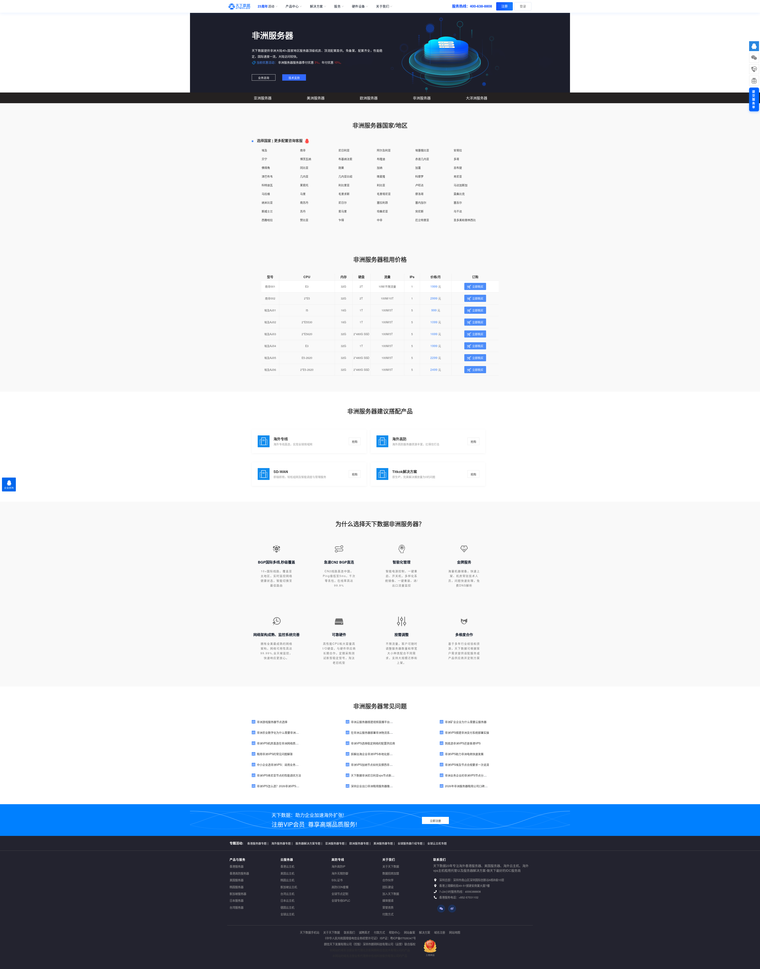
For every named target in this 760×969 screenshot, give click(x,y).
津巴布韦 (267, 176)
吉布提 (458, 168)
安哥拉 (458, 150)
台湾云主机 (287, 894)
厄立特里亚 (422, 220)
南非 (303, 150)
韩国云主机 (287, 880)
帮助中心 (394, 932)
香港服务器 (236, 866)
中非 (379, 220)
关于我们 (382, 6)
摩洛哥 (419, 194)
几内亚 (304, 176)
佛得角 (266, 168)
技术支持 (294, 78)
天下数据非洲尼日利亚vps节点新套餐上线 (376, 775)
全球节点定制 (340, 894)
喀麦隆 (381, 176)
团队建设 (387, 887)
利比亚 (381, 185)
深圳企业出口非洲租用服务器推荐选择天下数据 (380, 786)
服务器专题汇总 (257, 843)
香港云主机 (287, 866)
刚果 (341, 168)
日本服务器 (236, 900)
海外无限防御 (340, 873)
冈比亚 (304, 168)
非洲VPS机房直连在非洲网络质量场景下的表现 (286, 743)
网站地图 (454, 932)
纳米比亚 (267, 202)
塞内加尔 (420, 202)
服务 (337, 6)
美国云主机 (287, 873)
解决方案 (316, 6)
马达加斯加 (460, 185)
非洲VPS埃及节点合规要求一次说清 (467, 765)
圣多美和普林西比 (465, 220)
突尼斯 (419, 211)
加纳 (379, 168)
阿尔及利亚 (384, 150)
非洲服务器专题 (348, 843)
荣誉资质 (387, 907)
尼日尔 (342, 202)
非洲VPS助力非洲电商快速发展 (464, 754)
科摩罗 (419, 176)
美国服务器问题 (373, 843)
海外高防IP (338, 866)
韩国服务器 (236, 887)
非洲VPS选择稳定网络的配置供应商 (373, 743)
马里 (303, 194)
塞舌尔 (458, 202)
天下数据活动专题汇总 (440, 843)
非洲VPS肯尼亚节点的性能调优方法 (279, 775)
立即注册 (435, 821)
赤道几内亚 (422, 159)
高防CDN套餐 (340, 887)
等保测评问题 (396, 843)
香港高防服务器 (239, 873)
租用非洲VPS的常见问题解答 (275, 754)
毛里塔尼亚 (384, 194)
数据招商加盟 (390, 873)
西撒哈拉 (267, 220)
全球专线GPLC (341, 900)
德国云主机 (287, 907)
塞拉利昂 (382, 202)
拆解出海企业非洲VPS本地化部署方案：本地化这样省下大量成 (389, 754)
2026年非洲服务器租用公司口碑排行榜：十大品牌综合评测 (481, 786)
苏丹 (303, 211)
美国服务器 (236, 880)
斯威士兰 (267, 211)
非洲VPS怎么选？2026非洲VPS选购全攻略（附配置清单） (293, 786)
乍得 (341, 220)
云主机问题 (416, 843)
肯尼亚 (458, 176)
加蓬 (418, 168)
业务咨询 (263, 78)
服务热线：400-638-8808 (472, 6)
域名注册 (439, 932)
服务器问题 (279, 843)
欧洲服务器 (369, 97)
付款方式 (387, 914)
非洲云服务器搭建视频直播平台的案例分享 (377, 722)
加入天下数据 (390, 894)
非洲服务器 (422, 97)
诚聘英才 (364, 932)
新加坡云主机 (288, 887)
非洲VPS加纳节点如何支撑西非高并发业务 (377, 765)
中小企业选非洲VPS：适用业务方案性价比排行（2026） (292, 765)
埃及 (264, 150)
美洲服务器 (316, 97)
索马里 (342, 211)
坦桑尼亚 (382, 211)
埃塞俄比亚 (422, 150)
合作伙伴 (387, 880)
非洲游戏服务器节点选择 (272, 722)
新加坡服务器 (238, 894)
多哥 (456, 159)
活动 (266, 6)
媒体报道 (387, 900)
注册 (504, 6)
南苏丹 (304, 202)
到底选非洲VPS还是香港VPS (463, 743)
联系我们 (349, 932)
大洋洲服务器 (476, 97)
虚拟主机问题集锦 (323, 843)
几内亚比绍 (345, 176)
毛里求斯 (344, 194)
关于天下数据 (390, 866)
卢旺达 (419, 185)
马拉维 (266, 194)
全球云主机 (287, 914)
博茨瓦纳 (305, 159)
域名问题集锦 (299, 843)
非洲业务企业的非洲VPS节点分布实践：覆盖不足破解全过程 (482, 775)
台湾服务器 (236, 907)
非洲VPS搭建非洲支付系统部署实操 (467, 732)
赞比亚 (304, 220)
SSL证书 (337, 880)
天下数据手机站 (309, 932)
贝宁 (264, 159)
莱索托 (304, 185)
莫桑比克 (459, 194)
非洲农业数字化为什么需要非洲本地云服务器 (284, 732)
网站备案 (409, 932)
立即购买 (477, 286)
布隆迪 (381, 159)
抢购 (354, 441)
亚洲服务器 (263, 97)
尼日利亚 (344, 150)
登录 (523, 6)
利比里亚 (344, 185)
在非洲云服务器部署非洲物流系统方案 (374, 732)
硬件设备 (358, 6)
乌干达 (458, 211)
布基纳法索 (345, 159)
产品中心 (292, 6)
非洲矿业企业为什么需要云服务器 (465, 722)
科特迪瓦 (267, 185)
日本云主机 (287, 900)
